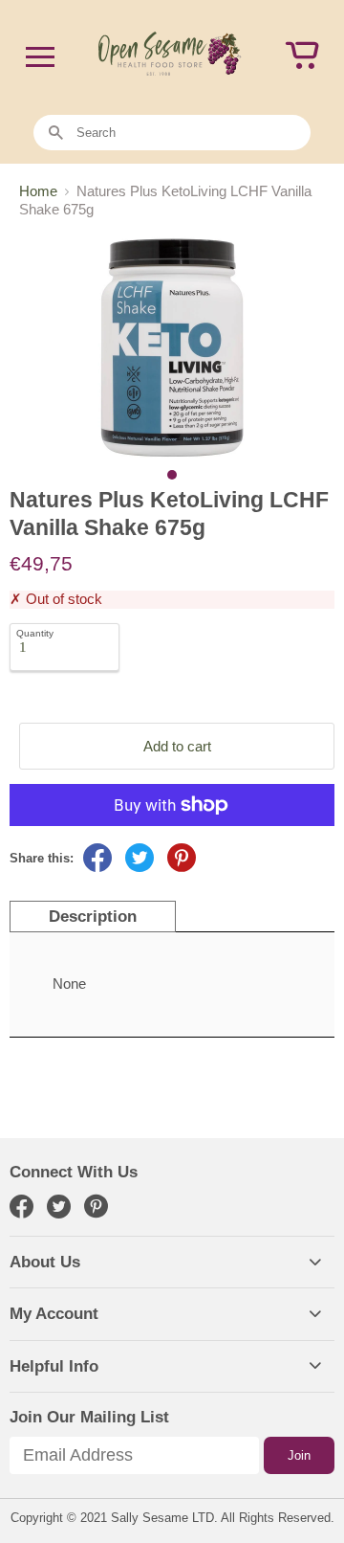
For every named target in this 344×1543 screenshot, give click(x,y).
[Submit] (56, 133)
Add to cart (177, 746)
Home (38, 191)
